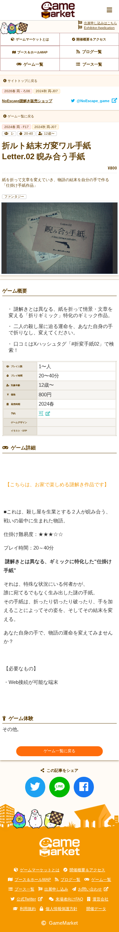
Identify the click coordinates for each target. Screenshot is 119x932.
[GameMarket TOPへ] (59, 847)
